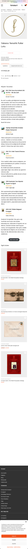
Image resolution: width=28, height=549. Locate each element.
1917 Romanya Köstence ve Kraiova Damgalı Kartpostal (14, 311)
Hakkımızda (4, 482)
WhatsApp (8, 75)
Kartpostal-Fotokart (6, 489)
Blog (2, 477)
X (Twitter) (3, 515)
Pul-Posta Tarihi (16, 9)
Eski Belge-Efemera (6, 494)
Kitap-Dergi (4, 505)
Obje (2, 501)
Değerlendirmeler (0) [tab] (16, 65)
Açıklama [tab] (5, 65)
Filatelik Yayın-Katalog (6, 276)
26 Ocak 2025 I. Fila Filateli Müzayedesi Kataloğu (12, 277)
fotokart (14, 5)
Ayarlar (14, 543)
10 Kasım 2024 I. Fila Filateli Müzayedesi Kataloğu (12, 380)
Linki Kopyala (5, 78)
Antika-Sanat (4, 503)
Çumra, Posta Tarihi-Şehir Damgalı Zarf (10, 345)
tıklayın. (15, 2)
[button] (26, 521)
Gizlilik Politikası (17, 546)
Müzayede (3, 479)
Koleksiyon (9, 9)
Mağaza (3, 475)
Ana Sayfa (3, 9)
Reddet (14, 540)
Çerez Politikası (10, 546)
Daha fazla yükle (14, 239)
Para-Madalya (4, 499)
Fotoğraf (3, 492)
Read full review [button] (5, 122)
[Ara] (22, 5)
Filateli (6, 60)
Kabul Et (14, 536)
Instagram (3, 518)
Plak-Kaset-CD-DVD (6, 508)
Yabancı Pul (20, 58)
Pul (8, 60)
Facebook (15, 75)
